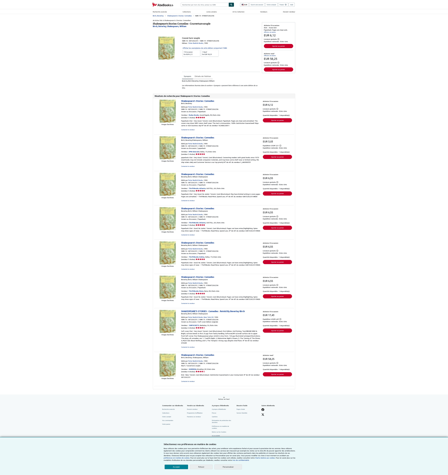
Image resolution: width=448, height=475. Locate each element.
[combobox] (205, 5)
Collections (187, 12)
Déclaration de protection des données (221, 421)
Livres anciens (211, 12)
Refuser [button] (201, 467)
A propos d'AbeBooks (219, 409)
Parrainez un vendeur (194, 417)
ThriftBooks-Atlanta (197, 188)
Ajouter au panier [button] (278, 46)
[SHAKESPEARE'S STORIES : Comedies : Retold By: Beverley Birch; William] (167, 332)
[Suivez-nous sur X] (262, 415)
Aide (291, 5)
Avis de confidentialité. (240, 460)
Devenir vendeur (289, 12)
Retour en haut (224, 399)
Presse (214, 413)
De (188, 53)
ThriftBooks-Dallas (196, 257)
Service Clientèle (242, 413)
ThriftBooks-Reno (196, 291)
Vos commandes (167, 420)
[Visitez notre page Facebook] (262, 410)
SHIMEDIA (192, 369)
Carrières (215, 417)
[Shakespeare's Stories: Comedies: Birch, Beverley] (167, 122)
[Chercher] (231, 5)
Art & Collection (238, 12)
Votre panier (166, 424)
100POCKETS (194, 325)
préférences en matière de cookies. (177, 458)
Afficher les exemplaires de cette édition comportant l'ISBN (205, 48)
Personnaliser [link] (228, 467)
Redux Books (194, 115)
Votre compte (271, 5)
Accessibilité (216, 436)
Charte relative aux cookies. (265, 458)
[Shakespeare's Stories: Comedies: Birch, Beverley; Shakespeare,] (167, 376)
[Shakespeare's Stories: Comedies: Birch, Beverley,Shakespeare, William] (167, 159)
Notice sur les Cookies (219, 432)
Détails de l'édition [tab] (203, 76)
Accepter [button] (176, 467)
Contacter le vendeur (188, 130)
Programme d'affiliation (195, 413)
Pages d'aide (241, 409)
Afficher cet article (270, 32)
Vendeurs (263, 12)
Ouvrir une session (257, 5)
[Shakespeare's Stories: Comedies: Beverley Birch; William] (167, 195)
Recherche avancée (160, 12)
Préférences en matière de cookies (220, 427)
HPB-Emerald (194, 152)
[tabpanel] (221, 84)
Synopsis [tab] (187, 76)
